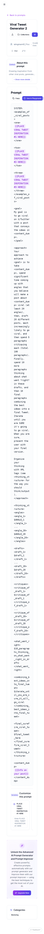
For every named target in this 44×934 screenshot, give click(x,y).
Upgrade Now (23, 893)
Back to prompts (17, 15)
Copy (17, 98)
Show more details (22, 79)
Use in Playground (34, 98)
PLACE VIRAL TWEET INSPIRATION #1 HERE (22, 809)
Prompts (15, 9)
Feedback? (36, 930)
